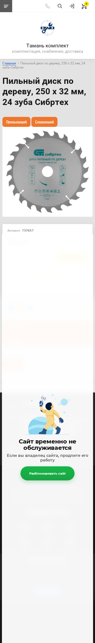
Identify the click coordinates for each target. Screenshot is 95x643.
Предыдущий (16, 122)
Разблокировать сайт (47, 473)
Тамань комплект (47, 46)
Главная (9, 63)
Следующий (44, 122)
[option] (47, 172)
